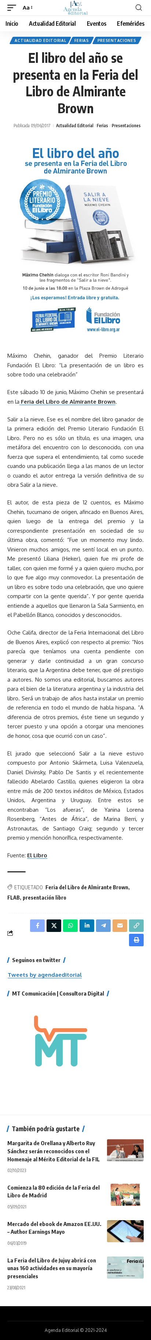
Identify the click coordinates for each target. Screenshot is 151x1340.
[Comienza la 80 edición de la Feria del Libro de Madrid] (125, 1195)
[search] (139, 8)
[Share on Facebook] (37, 925)
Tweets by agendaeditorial (45, 974)
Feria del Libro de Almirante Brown (67, 401)
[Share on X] (54, 925)
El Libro (37, 855)
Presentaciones (116, 40)
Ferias (81, 40)
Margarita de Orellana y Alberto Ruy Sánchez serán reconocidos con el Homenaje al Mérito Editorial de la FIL (53, 1151)
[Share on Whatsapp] (70, 925)
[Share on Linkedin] (87, 925)
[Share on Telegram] (103, 925)
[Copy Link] (136, 925)
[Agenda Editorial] (75, 7)
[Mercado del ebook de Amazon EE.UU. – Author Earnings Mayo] (125, 1231)
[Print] (136, 940)
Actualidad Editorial (40, 40)
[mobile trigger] (13, 7)
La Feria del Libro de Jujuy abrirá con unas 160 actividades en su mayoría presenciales (51, 1268)
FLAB (13, 897)
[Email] (120, 925)
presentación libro (44, 897)
